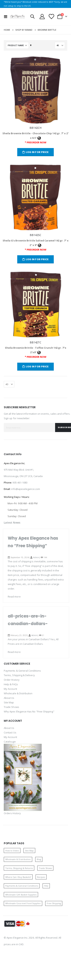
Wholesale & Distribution (18, 693)
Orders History (12, 813)
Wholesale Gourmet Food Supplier (23, 903)
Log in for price (37, 152)
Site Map (9, 702)
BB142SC (35, 235)
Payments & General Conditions (22, 670)
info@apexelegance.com (25, 489)
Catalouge (10, 741)
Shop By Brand (23, 30)
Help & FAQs (11, 684)
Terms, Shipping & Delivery (19, 675)
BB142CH (35, 128)
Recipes (41, 877)
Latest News (12, 522)
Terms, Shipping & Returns (19, 868)
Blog (39, 859)
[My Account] (42, 16)
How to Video (12, 850)
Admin (36, 557)
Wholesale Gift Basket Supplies (21, 894)
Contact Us (10, 732)
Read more (14, 596)
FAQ (46, 885)
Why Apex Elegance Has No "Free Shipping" (29, 711)
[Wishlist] (51, 16)
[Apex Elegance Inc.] (17, 16)
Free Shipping (54, 903)
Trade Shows (11, 707)
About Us (9, 698)
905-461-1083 (19, 482)
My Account (10, 689)
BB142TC (35, 342)
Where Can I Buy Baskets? (18, 877)
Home (7, 29)
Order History (12, 679)
